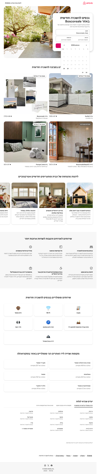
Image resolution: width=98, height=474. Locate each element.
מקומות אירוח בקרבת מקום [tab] (63, 405)
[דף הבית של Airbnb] (88, 3)
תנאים (45, 471)
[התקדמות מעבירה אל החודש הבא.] (64, 45)
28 (68, 68)
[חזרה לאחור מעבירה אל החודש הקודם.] (86, 45)
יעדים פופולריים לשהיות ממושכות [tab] (83, 405)
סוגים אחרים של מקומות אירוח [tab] (44, 405)
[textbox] (81, 40)
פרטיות (51, 471)
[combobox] (72, 33)
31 (82, 72)
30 (86, 72)
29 (64, 68)
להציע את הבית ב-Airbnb (13, 3)
